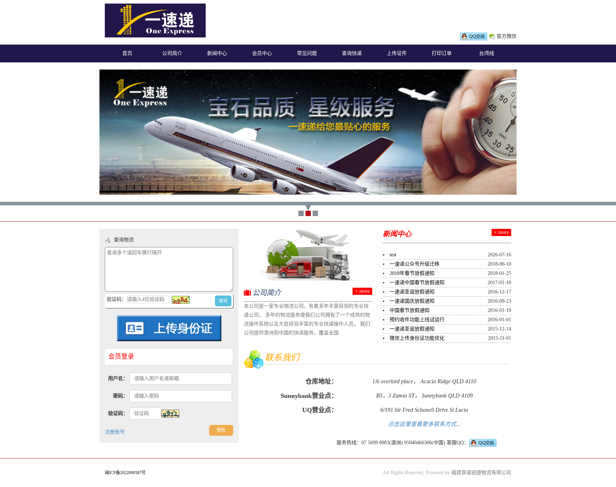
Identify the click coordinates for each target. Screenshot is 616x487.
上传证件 (397, 53)
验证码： (118, 413)
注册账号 (115, 432)
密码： (120, 396)
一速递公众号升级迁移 (415, 264)
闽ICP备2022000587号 (125, 472)
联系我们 (282, 357)
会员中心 (262, 53)
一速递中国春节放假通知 (417, 282)
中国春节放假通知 (410, 310)
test (393, 254)
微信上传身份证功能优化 (417, 338)
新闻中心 (217, 53)
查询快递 (352, 53)
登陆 (221, 430)
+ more (362, 291)
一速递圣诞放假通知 (412, 291)
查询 (223, 300)
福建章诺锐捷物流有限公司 (481, 472)
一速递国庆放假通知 (412, 301)
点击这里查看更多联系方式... (424, 424)
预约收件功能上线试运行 (417, 319)
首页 (127, 53)
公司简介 (172, 53)
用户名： (118, 378)
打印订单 (442, 53)
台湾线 (486, 53)
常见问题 (307, 53)
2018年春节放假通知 (412, 273)
